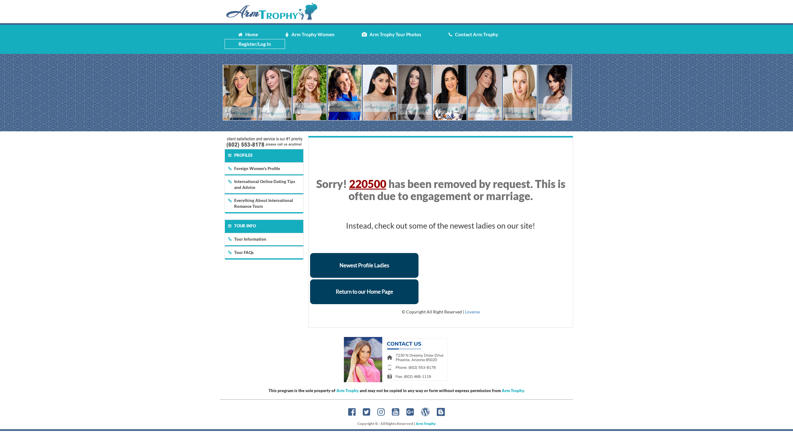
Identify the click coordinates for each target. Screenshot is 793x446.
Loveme (472, 311)
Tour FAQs (244, 252)
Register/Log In (255, 44)
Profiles (243, 155)
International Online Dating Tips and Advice (264, 184)
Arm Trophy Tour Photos (394, 34)
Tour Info (245, 225)
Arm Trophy (347, 390)
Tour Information (250, 239)
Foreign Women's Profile (257, 168)
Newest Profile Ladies (364, 265)
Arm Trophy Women (312, 34)
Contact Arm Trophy (475, 34)
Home (250, 34)
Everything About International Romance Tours (263, 203)
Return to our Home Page (364, 291)
